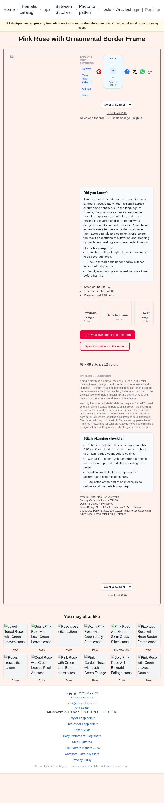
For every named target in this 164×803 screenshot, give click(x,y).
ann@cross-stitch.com (82, 703)
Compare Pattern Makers (82, 754)
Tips (47, 9)
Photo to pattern (87, 9)
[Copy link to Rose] (150, 71)
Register (153, 9)
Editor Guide (82, 730)
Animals (86, 88)
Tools (106, 9)
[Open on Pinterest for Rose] (98, 71)
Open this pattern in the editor (105, 346)
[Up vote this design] (113, 64)
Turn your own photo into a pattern (107, 334)
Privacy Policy (82, 760)
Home (9, 9)
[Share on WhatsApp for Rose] (142, 71)
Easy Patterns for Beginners (82, 736)
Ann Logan (82, 707)
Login (135, 9)
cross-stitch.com (82, 697)
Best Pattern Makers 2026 (82, 748)
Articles (123, 9)
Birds (85, 95)
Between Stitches (64, 9)
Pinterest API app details (82, 724)
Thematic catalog (28, 9)
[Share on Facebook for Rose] (127, 71)
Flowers (86, 69)
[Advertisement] (117, 153)
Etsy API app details (82, 718)
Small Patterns (82, 742)
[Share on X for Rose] (134, 71)
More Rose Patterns (87, 79)
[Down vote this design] (113, 77)
